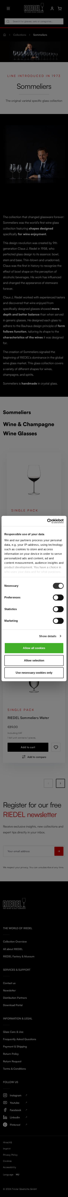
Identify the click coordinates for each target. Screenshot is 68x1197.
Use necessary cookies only (34, 672)
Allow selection (34, 660)
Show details (47, 636)
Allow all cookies (34, 648)
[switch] (58, 597)
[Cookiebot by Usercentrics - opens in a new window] (48, 521)
